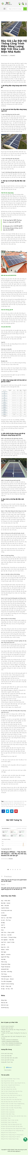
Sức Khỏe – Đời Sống (6, 971)
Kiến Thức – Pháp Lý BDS (7, 932)
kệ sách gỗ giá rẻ (6, 1126)
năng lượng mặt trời (19, 803)
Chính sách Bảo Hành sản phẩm (9, 1057)
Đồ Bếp (3, 922)
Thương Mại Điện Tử (6, 849)
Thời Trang (3, 974)
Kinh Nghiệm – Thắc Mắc (7, 939)
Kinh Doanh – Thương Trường (8, 937)
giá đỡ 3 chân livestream (7, 1112)
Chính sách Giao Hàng (6, 1053)
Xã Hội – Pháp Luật (6, 986)
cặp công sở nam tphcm (7, 1082)
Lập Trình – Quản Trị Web (7, 942)
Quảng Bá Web (5, 969)
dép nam (3, 1097)
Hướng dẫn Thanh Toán (7, 1062)
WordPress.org (4, 1007)
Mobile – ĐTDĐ (5, 949)
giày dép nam (18, 1099)
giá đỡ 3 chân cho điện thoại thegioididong (12, 1103)
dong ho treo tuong (6, 1093)
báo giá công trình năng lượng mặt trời (14, 801)
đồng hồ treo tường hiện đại (15, 1130)
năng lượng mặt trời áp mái (8, 804)
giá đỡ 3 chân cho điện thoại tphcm (11, 1105)
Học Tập (3, 927)
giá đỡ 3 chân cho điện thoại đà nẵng (11, 1107)
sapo (24, 1128)
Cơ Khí (2, 912)
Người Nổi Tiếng (5, 956)
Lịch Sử (3, 944)
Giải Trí (3, 925)
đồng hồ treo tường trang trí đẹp (10, 1138)
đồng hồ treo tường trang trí (8, 1132)
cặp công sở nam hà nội (7, 1080)
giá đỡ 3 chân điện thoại (7, 1114)
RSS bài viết (4, 1002)
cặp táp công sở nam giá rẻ (8, 1089)
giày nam (10, 1101)
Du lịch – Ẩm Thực (6, 920)
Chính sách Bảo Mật (6, 1055)
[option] (14, 843)
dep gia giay (19, 1091)
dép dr (20, 1095)
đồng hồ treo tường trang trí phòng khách (12, 1134)
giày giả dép (4, 1101)
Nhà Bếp (3, 959)
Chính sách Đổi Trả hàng (7, 1060)
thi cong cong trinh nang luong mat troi (14, 806)
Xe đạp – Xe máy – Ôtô (7, 988)
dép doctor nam (5, 1095)
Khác (2, 930)
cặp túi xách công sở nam (8, 1091)
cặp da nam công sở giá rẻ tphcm (10, 1085)
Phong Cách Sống (5, 964)
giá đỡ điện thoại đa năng (8, 1124)
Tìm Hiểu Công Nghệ (6, 981)
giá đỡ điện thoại (5, 1118)
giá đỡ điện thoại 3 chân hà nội (9, 1120)
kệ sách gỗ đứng (5, 1128)
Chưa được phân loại (6, 910)
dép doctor (15, 1093)
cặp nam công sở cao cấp (8, 1087)
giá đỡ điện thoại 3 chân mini (9, 1122)
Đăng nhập (4, 1000)
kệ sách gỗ (18, 1124)
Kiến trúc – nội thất (6, 935)
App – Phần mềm (5, 900)
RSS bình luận (4, 1005)
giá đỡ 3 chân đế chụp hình (8, 1116)
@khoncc (9, 1067)
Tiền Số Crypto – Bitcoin (7, 979)
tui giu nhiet (4, 1130)
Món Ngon (3, 952)
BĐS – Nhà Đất (5, 905)
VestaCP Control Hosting (7, 983)
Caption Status (5, 908)
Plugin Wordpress (5, 966)
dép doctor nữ (14, 1095)
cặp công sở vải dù (20, 1082)
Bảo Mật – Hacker (5, 903)
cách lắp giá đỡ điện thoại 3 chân (10, 1078)
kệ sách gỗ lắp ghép (16, 1126)
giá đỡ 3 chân (17, 1101)
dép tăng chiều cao (11, 1097)
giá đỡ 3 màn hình (21, 1116)
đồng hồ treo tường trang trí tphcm (10, 1136)
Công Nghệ (4, 915)
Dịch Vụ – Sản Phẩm (6, 917)
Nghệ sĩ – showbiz (5, 954)
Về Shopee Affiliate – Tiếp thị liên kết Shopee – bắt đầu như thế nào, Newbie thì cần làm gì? (14, 853)
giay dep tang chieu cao (7, 1099)
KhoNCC (12, 55)
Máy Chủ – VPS (5, 947)
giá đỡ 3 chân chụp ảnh (7, 1109)
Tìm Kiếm (25, 8)
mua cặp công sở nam (16, 1128)
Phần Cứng (4, 961)
